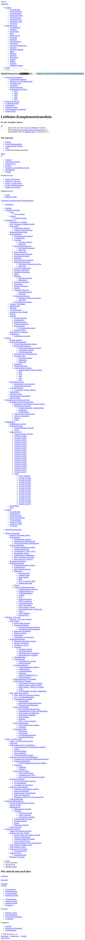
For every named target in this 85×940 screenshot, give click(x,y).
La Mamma (9, 919)
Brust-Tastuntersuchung (22, 569)
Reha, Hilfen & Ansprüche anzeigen (27, 695)
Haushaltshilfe (24, 701)
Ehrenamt (13, 308)
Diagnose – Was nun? (13, 181)
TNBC (21, 689)
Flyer (11, 508)
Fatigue (16, 749)
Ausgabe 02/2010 (25, 504)
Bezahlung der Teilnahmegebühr (21, 81)
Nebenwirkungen (25, 663)
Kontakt (8, 8)
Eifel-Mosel (14, 44)
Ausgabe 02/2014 (25, 488)
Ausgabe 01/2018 (20, 468)
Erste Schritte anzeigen (22, 623)
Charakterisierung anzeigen (28, 589)
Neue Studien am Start (17, 847)
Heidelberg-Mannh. (16, 49)
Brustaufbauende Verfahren (28, 655)
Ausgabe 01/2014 (25, 486)
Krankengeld (23, 733)
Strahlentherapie (19, 657)
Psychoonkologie (20, 783)
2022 (16, 97)
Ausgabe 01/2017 (20, 470)
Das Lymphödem (20, 753)
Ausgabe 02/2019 (20, 462)
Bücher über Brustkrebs (22, 406)
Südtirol (12, 61)
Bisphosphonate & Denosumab (25, 679)
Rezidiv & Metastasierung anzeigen (22, 803)
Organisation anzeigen (22, 228)
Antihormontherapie (21, 665)
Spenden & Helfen (16, 16)
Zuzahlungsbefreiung (26, 737)
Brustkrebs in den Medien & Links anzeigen (29, 404)
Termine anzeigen (20, 218)
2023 (16, 95)
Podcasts (17, 418)
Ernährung (18, 765)
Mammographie (24, 575)
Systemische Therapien (27, 817)
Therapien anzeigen (25, 813)
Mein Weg (22, 244)
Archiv (16, 430)
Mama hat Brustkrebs (21, 791)
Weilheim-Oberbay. (16, 65)
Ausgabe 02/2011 (25, 500)
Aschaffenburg (15, 28)
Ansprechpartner (15, 14)
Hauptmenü (9, 204)
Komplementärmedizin (22, 761)
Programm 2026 (15, 83)
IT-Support (13, 24)
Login (7, 67)
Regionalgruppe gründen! (23, 302)
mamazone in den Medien (19, 312)
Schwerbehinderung (21, 723)
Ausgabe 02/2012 (25, 496)
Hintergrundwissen (16, 87)
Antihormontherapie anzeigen (29, 667)
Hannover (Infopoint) (21, 270)
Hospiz (16, 823)
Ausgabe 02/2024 (20, 442)
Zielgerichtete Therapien (22, 681)
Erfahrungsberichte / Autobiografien (31, 408)
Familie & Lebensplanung (19, 787)
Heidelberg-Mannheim (22, 272)
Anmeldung (14, 85)
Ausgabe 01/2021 (20, 456)
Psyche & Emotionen (17, 779)
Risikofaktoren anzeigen (22, 539)
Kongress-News (15, 853)
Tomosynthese (24, 577)
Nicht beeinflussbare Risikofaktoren (26, 543)
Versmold (13, 63)
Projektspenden (19, 326)
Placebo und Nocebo (21, 643)
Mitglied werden (11, 197)
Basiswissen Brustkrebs (22, 631)
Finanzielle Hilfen (20, 729)
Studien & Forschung (12, 187)
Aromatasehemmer (25, 671)
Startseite (8, 160)
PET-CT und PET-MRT (27, 581)
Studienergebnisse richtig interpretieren (27, 843)
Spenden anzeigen (20, 318)
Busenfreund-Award (12, 101)
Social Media (14, 506)
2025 (16, 91)
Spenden (13, 316)
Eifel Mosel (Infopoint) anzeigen (30, 264)
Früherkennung (19, 567)
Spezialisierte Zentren (21, 553)
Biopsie (16, 585)
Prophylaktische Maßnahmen (24, 555)
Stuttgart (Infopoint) (21, 286)
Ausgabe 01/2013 (25, 490)
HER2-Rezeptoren (25, 605)
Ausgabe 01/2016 (25, 478)
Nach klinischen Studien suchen (21, 845)
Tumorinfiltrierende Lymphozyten (30, 609)
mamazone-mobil (16, 22)
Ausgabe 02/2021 (20, 454)
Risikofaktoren (15, 537)
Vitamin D (22, 769)
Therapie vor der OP (21, 645)
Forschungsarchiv (20, 851)
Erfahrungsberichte (16, 799)
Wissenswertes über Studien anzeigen (27, 835)
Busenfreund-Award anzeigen (24, 384)
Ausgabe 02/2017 (20, 472)
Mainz (12, 51)
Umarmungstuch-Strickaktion (15, 109)
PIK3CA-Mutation (25, 601)
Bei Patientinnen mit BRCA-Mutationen (33, 691)
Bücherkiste (23, 280)
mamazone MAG (16, 20)
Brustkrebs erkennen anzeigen (24, 565)
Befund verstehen (20, 633)
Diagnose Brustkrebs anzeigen (29, 627)
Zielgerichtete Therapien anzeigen (30, 683)
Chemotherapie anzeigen (27, 661)
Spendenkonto (19, 320)
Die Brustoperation (25, 651)
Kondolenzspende (20, 322)
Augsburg (13, 30)
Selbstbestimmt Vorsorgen (23, 819)
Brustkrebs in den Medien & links (21, 402)
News (12, 212)
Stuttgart (13, 59)
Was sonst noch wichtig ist (23, 559)
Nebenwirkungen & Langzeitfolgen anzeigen (30, 747)
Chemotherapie (19, 659)
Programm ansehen (25, 358)
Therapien (17, 811)
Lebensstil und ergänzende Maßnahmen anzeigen (31, 759)
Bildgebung (18, 571)
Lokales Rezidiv (15, 805)
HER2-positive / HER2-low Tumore (31, 687)
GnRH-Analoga (24, 669)
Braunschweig (15, 36)
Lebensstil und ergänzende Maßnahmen (24, 757)
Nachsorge (13, 743)
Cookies (23, 936)
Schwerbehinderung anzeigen (29, 725)
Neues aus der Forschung (18, 849)
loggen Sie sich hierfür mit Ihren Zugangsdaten (28, 130)
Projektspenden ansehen (27, 328)
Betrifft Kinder (24, 412)
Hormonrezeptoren (25, 599)
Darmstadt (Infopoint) (21, 256)
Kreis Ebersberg (15, 42)
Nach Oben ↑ (5, 938)
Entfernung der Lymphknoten (29, 653)
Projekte (8, 142)
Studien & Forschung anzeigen (20, 831)
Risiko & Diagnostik (12, 179)
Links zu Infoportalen (21, 416)
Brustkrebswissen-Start (13, 529)
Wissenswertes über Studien (19, 833)
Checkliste (22, 727)
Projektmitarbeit (10, 930)
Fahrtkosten (23, 731)
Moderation (23, 360)
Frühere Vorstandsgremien (23, 230)
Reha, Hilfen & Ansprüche (19, 693)
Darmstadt (13, 38)
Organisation (14, 226)
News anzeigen (19, 214)
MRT (20, 579)
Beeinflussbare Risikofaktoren (24, 541)
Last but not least (16, 827)
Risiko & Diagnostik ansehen (20, 535)
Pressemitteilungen (16, 426)
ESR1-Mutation (24, 613)
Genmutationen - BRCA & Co (25, 551)
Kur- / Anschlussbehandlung (24, 697)
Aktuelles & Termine (12, 162)
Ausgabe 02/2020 (20, 458)
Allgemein (4, 201)
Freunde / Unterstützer (17, 304)
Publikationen (10, 170)
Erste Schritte (14, 621)
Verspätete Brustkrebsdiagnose (29, 629)
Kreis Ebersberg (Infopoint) (23, 260)
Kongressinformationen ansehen (30, 348)
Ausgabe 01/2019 (20, 464)
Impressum (5, 936)
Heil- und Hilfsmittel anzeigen (29, 709)
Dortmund (13, 40)
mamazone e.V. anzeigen (18, 222)
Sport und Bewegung (21, 771)
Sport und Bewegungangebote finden (32, 777)
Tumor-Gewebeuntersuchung (24, 587)
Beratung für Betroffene (13, 928)
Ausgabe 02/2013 (25, 492)
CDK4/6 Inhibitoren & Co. (28, 675)
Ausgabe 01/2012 (25, 494)
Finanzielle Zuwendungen (19, 332)
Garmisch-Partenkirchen (18, 46)
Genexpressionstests (26, 603)
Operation (17, 647)
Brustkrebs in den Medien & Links (17, 168)
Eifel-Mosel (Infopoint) (22, 262)
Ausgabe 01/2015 (25, 482)
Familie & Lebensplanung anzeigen (26, 789)
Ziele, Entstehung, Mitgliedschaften (22, 224)
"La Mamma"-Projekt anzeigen (25, 390)
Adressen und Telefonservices (24, 414)
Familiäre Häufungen (21, 549)
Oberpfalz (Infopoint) (21, 282)
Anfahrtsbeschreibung (26, 350)
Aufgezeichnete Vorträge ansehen (30, 370)
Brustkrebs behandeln (17, 639)
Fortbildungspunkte (25, 352)
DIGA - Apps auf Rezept (27, 721)
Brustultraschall (24, 573)
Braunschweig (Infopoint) (23, 254)
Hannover (13, 47)
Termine (12, 216)
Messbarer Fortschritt (17, 857)
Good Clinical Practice (22, 841)
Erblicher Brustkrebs (17, 545)
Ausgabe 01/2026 (20, 436)
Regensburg (14, 57)
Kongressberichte (20, 855)
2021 (16, 99)
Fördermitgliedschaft (21, 324)
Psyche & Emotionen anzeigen (25, 781)
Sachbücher (23, 410)
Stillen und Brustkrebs (22, 795)
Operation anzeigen (25, 649)
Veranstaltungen (15, 18)
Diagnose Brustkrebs (21, 625)
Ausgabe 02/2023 (20, 446)
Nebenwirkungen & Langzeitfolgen (22, 745)
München (13, 53)
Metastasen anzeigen (21, 825)
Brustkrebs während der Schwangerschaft (28, 797)
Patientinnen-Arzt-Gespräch (24, 637)
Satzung (12, 314)
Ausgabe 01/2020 (20, 460)
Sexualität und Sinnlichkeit (23, 785)
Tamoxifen (22, 673)
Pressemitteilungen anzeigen (24, 428)
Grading (21, 595)
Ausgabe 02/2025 (20, 438)
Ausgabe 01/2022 (20, 452)
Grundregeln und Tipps (27, 775)
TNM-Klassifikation (26, 593)
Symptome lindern (20, 821)
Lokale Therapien (25, 815)
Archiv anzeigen (24, 476)
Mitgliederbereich (27, 201)
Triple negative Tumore (27, 607)
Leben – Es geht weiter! (13, 183)
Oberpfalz (13, 55)
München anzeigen (25, 278)
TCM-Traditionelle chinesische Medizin (32, 763)
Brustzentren (18, 635)
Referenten (22, 362)
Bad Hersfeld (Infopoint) (22, 246)
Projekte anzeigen (16, 340)
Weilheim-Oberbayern (22, 296)
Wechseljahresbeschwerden (23, 755)
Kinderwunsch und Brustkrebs (25, 793)
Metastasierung (15, 807)
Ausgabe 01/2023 (20, 448)
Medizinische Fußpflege (27, 715)
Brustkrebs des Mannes (18, 561)
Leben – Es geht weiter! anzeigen (21, 741)
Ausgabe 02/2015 (25, 484)
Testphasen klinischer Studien (24, 839)
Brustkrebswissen (15, 201)
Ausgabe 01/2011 (25, 498)
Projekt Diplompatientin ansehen (25, 344)
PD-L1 (21, 611)
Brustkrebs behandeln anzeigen (25, 641)
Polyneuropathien (20, 751)
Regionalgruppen (16, 12)
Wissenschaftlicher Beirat (18, 232)
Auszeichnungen (15, 310)
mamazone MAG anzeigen (23, 434)
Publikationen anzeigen (18, 424)
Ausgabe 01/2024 (20, 444)
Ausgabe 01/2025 (20, 440)
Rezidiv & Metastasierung (14, 185)
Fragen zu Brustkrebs (17, 518)
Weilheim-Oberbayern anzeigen (30, 298)
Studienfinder (10, 105)
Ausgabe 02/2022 (20, 450)
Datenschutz (14, 936)
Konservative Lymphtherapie (29, 713)
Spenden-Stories (20, 330)
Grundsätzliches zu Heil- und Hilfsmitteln (33, 711)
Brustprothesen (24, 717)
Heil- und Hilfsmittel (21, 707)
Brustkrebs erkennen (17, 563)
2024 (16, 93)
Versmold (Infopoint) (21, 290)
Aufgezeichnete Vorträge (18, 89)
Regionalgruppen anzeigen (23, 236)
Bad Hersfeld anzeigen (27, 248)
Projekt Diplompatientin (13, 77)
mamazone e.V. (10, 164)
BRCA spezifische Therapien (24, 557)
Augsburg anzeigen (25, 242)
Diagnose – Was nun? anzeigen (21, 619)
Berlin (12, 34)
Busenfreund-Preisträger (22, 386)
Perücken (22, 719)
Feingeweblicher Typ (26, 591)
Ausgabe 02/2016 (25, 480)
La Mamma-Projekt (12, 103)
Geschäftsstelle (15, 10)
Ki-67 (21, 597)
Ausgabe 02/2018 (20, 466)
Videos (16, 420)
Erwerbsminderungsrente (27, 735)
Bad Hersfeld (14, 32)
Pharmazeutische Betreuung (28, 705)
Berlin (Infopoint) (20, 252)
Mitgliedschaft (30, 132)
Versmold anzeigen (25, 292)
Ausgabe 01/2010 (25, 502)
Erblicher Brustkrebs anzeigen (24, 547)
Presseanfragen (15, 514)
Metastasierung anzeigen (22, 809)
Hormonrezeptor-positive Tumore (30, 685)
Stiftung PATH (10, 111)
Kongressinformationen (18, 79)
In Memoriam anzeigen (22, 336)
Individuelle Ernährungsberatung (30, 703)
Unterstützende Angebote (23, 699)
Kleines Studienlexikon (22, 837)
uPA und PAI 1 (24, 615)
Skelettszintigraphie (25, 583)
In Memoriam (14, 334)
